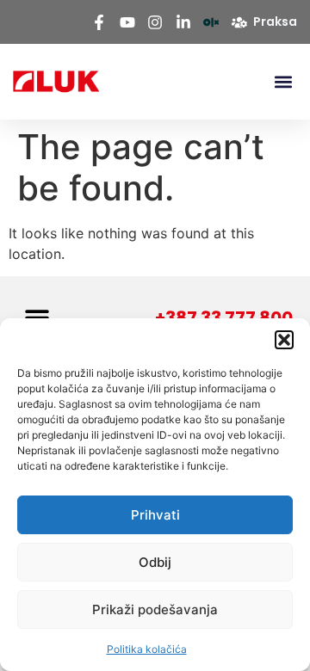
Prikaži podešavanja (155, 609)
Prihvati (155, 515)
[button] (284, 339)
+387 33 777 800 (224, 317)
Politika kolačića (147, 649)
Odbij (155, 562)
